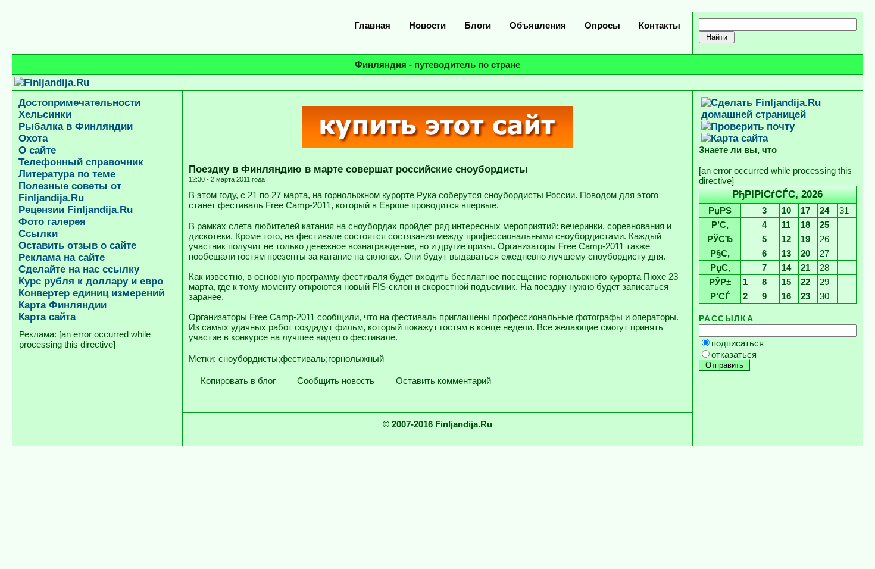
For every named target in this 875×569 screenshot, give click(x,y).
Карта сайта (47, 317)
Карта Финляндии (62, 305)
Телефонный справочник (80, 162)
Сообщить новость (334, 381)
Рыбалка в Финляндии (75, 126)
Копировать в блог (237, 381)
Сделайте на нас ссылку (78, 269)
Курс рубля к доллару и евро (90, 281)
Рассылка (726, 318)
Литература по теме (66, 174)
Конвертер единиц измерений (91, 293)
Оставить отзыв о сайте (77, 245)
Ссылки (38, 233)
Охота (33, 138)
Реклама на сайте (61, 257)
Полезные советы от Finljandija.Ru (69, 192)
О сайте (37, 150)
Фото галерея (52, 221)
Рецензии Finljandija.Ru (75, 209)
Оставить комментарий (442, 381)
